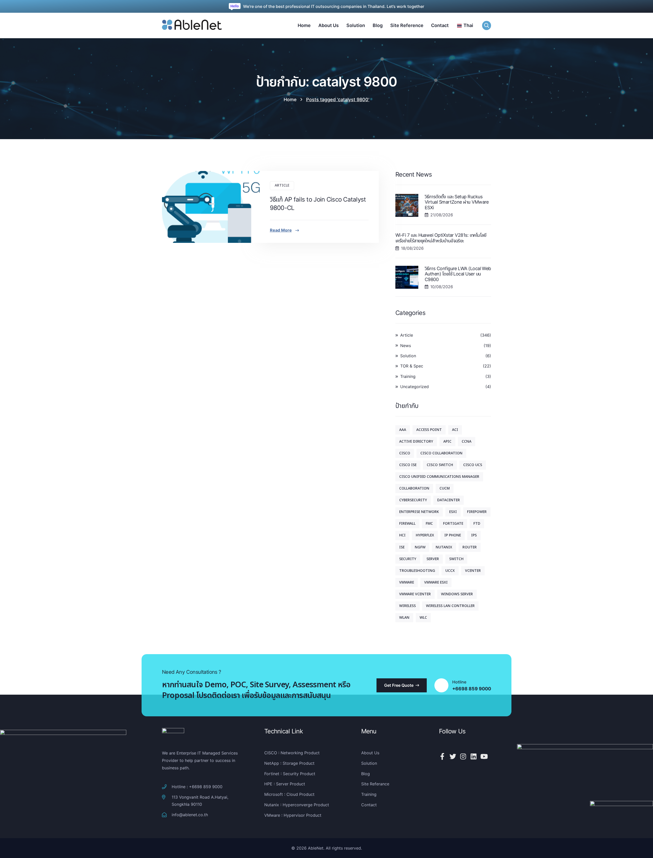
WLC (423, 617)
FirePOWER (477, 511)
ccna (466, 441)
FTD (476, 523)
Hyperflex (425, 535)
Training (408, 376)
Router (469, 547)
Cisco (404, 453)
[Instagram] (463, 756)
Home (290, 99)
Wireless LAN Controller (450, 606)
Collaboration (414, 488)
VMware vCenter (415, 594)
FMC (429, 523)
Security (407, 559)
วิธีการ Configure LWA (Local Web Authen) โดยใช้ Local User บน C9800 (458, 274)
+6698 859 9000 (471, 689)
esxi (453, 511)
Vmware (406, 582)
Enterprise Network (419, 511)
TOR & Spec (411, 365)
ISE (402, 547)
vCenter (473, 570)
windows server (457, 594)
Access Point (429, 429)
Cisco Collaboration (441, 453)
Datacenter (448, 500)
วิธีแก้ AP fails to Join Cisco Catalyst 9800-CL (318, 204)
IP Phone (452, 535)
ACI (455, 429)
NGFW (420, 547)
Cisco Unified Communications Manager (439, 476)
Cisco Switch (440, 465)
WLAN (404, 617)
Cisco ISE (408, 465)
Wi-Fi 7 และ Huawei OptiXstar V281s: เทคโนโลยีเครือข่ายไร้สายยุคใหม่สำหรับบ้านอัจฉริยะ (440, 237)
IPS (474, 535)
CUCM (444, 488)
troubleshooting (417, 570)
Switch (456, 559)
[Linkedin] (473, 756)
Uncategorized (414, 386)
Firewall (407, 523)
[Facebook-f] (442, 756)
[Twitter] (452, 756)
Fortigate (453, 523)
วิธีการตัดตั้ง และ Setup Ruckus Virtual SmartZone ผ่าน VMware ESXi (457, 202)
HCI (402, 535)
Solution (408, 355)
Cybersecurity (413, 500)
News (405, 345)
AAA (402, 429)
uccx (450, 570)
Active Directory (416, 441)
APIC (447, 441)
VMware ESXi (436, 582)
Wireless (407, 606)
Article (282, 185)
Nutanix (444, 547)
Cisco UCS (472, 465)
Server (432, 559)
